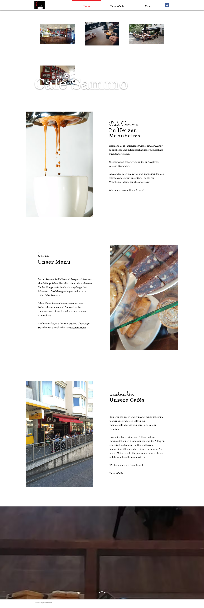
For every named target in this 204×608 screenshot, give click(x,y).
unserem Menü (78, 327)
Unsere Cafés (116, 473)
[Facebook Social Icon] (167, 5)
